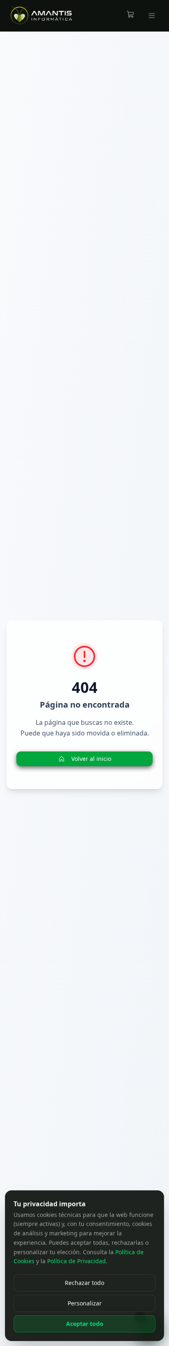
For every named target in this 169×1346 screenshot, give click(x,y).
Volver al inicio (91, 759)
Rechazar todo (84, 1283)
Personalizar (85, 1303)
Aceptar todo (84, 1324)
